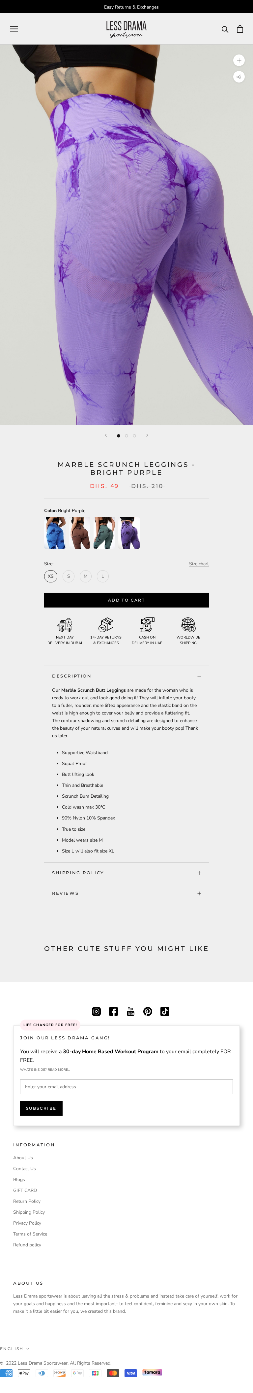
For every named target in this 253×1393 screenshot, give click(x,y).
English (12, 1348)
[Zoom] (239, 60)
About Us (23, 1158)
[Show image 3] (134, 435)
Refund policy (27, 1245)
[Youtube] (130, 1011)
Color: (64, 510)
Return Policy (27, 1201)
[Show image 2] (126, 435)
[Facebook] (113, 1011)
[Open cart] (240, 29)
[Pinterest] (147, 1011)
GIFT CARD (25, 1190)
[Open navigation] (14, 29)
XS (51, 576)
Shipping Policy (78, 872)
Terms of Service (30, 1234)
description (72, 676)
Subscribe (41, 1108)
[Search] (225, 28)
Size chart (199, 564)
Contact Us (24, 1169)
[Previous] (106, 435)
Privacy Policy (27, 1223)
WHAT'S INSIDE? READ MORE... (45, 1069)
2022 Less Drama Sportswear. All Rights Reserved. (58, 1363)
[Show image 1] (118, 435)
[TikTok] (164, 1011)
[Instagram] (96, 1011)
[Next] (147, 435)
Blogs (19, 1179)
